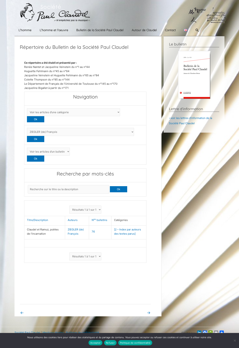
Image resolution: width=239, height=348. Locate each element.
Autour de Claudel (144, 30)
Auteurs (73, 220)
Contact (170, 30)
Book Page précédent (35, 312)
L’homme (25, 30)
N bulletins (100, 220)
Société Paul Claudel (27, 332)
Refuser (110, 342)
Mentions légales (53, 332)
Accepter (95, 342)
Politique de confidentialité (82, 332)
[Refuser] (234, 340)
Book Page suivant (136, 312)
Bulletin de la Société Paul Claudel (100, 30)
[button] (197, 30)
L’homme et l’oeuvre (54, 30)
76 (93, 231)
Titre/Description (38, 220)
